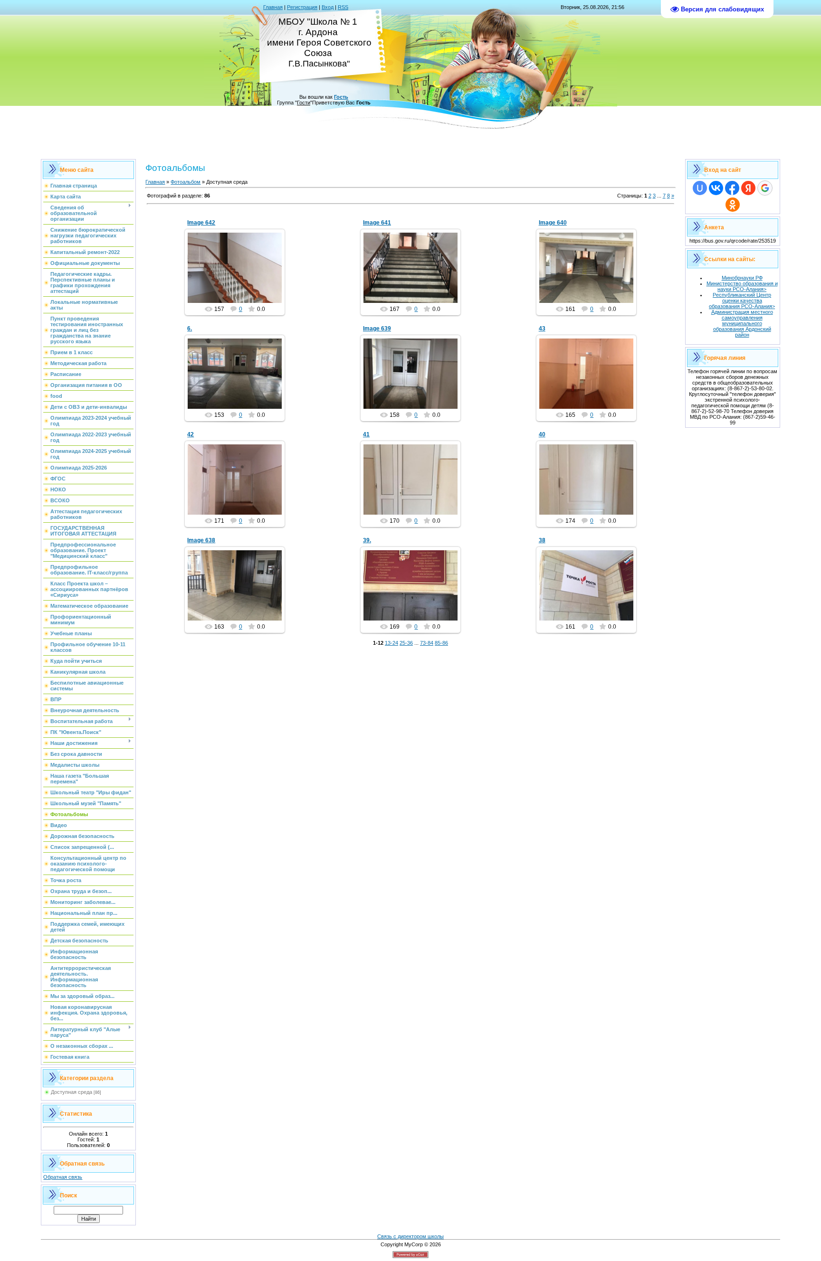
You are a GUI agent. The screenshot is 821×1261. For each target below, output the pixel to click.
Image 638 (201, 540)
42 (190, 434)
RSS (343, 7)
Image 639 (377, 328)
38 (542, 540)
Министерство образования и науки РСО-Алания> (742, 286)
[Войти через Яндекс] (748, 188)
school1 (239, 275)
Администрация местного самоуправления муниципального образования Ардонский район (742, 323)
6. (189, 328)
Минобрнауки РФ (742, 278)
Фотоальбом (185, 182)
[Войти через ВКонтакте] (716, 188)
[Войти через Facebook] (732, 188)
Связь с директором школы (410, 1236)
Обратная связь (62, 1177)
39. (367, 540)
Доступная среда (71, 1092)
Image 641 (377, 222)
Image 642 (201, 222)
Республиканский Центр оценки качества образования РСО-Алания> (742, 300)
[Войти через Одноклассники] (733, 205)
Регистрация (302, 7)
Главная (273, 7)
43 (542, 328)
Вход (328, 7)
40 (542, 434)
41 (366, 434)
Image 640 (553, 222)
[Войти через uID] (700, 188)
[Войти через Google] (765, 188)
